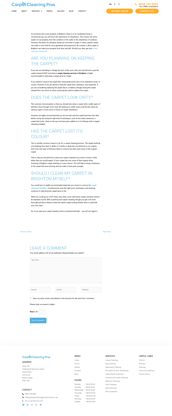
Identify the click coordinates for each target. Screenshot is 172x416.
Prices (49, 11)
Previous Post (24, 232)
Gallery (60, 11)
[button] (119, 11)
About (24, 11)
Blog (71, 11)
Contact (82, 11)
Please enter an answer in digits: (42, 304)
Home (14, 11)
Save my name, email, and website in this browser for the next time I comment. (63, 298)
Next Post (108, 232)
